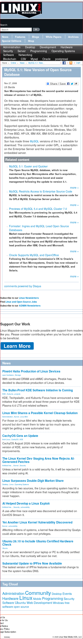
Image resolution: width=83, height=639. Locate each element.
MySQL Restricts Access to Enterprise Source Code (40, 191)
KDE (4, 394)
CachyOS (15, 439)
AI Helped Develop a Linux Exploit (26, 503)
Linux (11, 484)
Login (78, 62)
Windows (58, 603)
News (5, 37)
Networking (25, 55)
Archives (73, 37)
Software (8, 55)
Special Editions (11, 41)
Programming (38, 51)
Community (38, 592)
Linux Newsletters (29, 298)
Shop (31, 41)
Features (20, 37)
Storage (18, 375)
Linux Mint (24, 416)
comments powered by (22, 286)
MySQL (34, 141)
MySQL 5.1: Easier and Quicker (28, 166)
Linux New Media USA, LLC (70, 637)
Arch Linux (6, 439)
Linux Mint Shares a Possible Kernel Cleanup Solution (40, 413)
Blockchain (9, 59)
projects (17, 394)
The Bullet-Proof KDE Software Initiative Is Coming (37, 390)
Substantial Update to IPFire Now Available (32, 563)
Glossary (7, 637)
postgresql (61, 59)
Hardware (10, 598)
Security (23, 465)
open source (21, 607)
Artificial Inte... (7, 465)
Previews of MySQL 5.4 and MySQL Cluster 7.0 (38, 209)
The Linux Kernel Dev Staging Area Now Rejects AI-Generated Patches (38, 460)
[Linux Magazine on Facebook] (64, 62)
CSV (23, 59)
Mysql (34, 59)
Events (67, 593)
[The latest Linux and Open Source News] (70, 62)
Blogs (35, 37)
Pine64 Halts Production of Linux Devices (31, 371)
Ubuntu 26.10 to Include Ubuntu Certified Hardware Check (37, 543)
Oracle (46, 59)
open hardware (8, 375)
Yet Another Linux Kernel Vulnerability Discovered (37, 522)
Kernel (16, 416)
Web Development (39, 602)
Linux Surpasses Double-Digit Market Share (33, 481)
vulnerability (25, 507)
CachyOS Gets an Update (20, 436)
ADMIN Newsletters (30, 305)
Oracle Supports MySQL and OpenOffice (34, 255)
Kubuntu (10, 394)
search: (4, 24)
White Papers (53, 37)
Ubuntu (5, 548)
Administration (7, 416)
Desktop (5, 484)
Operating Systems (63, 51)
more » (74, 187)
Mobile (37, 599)
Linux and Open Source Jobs (21, 301)
